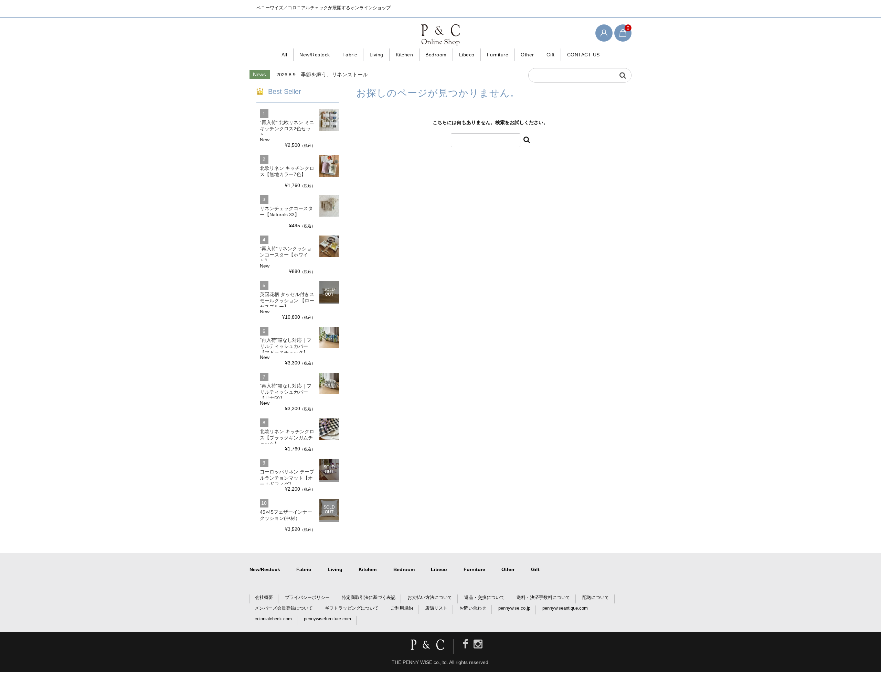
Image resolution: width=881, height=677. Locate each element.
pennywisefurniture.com (327, 618)
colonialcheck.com (273, 618)
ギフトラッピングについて (352, 608)
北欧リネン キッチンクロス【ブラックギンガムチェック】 (287, 438)
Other (527, 54)
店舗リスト (436, 608)
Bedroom (436, 54)
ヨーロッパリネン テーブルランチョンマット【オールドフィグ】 (287, 478)
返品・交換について (484, 597)
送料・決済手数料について (543, 597)
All (284, 54)
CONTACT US (583, 54)
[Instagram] (478, 644)
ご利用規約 (402, 608)
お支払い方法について (429, 597)
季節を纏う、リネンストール (334, 74)
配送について (595, 597)
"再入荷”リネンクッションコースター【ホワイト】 (285, 255)
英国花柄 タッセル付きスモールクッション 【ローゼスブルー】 (287, 300)
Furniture (498, 54)
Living (376, 54)
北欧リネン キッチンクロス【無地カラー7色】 (287, 171)
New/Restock (314, 54)
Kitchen (404, 54)
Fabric (349, 54)
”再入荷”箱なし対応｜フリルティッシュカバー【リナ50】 (285, 392)
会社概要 (264, 597)
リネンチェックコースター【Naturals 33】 (286, 211)
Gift (550, 54)
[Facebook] (465, 644)
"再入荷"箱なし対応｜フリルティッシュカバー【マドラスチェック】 (285, 346)
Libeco (467, 54)
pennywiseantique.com (565, 608)
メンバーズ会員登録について (284, 608)
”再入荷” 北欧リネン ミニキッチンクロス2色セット (287, 129)
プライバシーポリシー (307, 597)
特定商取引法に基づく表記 (368, 597)
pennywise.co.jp (514, 608)
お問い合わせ (472, 608)
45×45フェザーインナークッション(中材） (286, 515)
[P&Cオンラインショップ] (440, 34)
